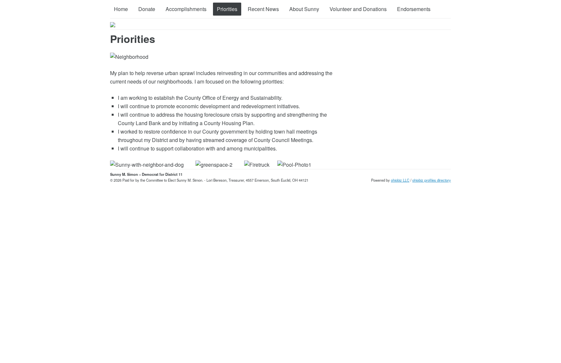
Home (121, 9)
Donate (146, 9)
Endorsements (413, 9)
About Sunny (304, 9)
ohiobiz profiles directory (431, 180)
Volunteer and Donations (358, 9)
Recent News (263, 9)
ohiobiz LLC (400, 180)
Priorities (227, 9)
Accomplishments (186, 9)
